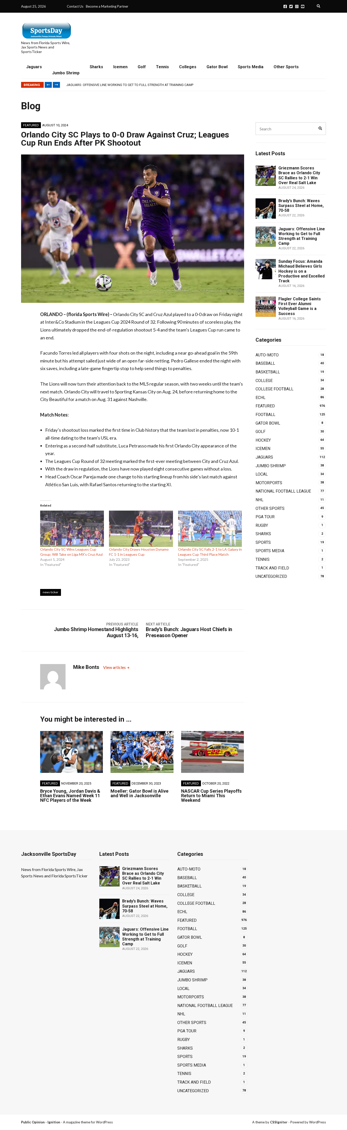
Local (262, 474)
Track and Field (272, 568)
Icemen (120, 66)
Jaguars (34, 66)
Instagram (297, 6)
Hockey (263, 440)
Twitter (291, 6)
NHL (259, 499)
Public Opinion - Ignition (40, 1122)
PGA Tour (265, 516)
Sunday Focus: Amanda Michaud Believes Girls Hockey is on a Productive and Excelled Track (301, 271)
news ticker (50, 592)
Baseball (265, 363)
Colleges (187, 66)
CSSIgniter (279, 1122)
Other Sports (286, 66)
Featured (31, 125)
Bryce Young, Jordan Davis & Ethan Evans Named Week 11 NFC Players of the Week (70, 795)
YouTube (303, 6)
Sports (263, 542)
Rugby (262, 525)
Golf (142, 66)
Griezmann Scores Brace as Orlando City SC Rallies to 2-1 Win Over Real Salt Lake (299, 175)
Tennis (162, 66)
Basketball (268, 372)
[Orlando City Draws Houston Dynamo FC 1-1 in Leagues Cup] (141, 529)
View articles (115, 667)
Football (265, 414)
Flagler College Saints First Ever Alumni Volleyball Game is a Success (299, 306)
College (264, 380)
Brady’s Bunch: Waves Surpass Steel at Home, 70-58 (301, 205)
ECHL (260, 397)
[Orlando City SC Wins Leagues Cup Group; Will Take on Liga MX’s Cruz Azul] (72, 529)
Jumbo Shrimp (66, 73)
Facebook (285, 6)
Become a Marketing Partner (107, 6)
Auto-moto (267, 355)
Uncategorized (271, 576)
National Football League (283, 491)
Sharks (96, 66)
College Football (274, 389)
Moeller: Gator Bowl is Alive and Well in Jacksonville (139, 793)
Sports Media (250, 66)
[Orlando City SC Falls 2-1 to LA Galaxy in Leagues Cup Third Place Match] (210, 529)
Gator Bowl (217, 66)
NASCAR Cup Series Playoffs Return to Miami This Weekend (211, 795)
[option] (196, 85)
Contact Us (75, 6)
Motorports (269, 482)
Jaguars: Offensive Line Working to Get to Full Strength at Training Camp (129, 85)
